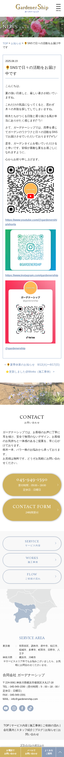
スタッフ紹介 (24, 729)
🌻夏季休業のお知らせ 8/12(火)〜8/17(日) (33, 364)
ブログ (39, 729)
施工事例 (35, 725)
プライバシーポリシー (32, 745)
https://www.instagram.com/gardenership (31, 275)
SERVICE (33, 543)
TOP (5, 43)
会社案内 (8, 729)
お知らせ (16, 43)
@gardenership (15, 348)
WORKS (32, 560)
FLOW (33, 576)
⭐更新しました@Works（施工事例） (29, 371)
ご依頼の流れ (51, 725)
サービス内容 (19, 725)
